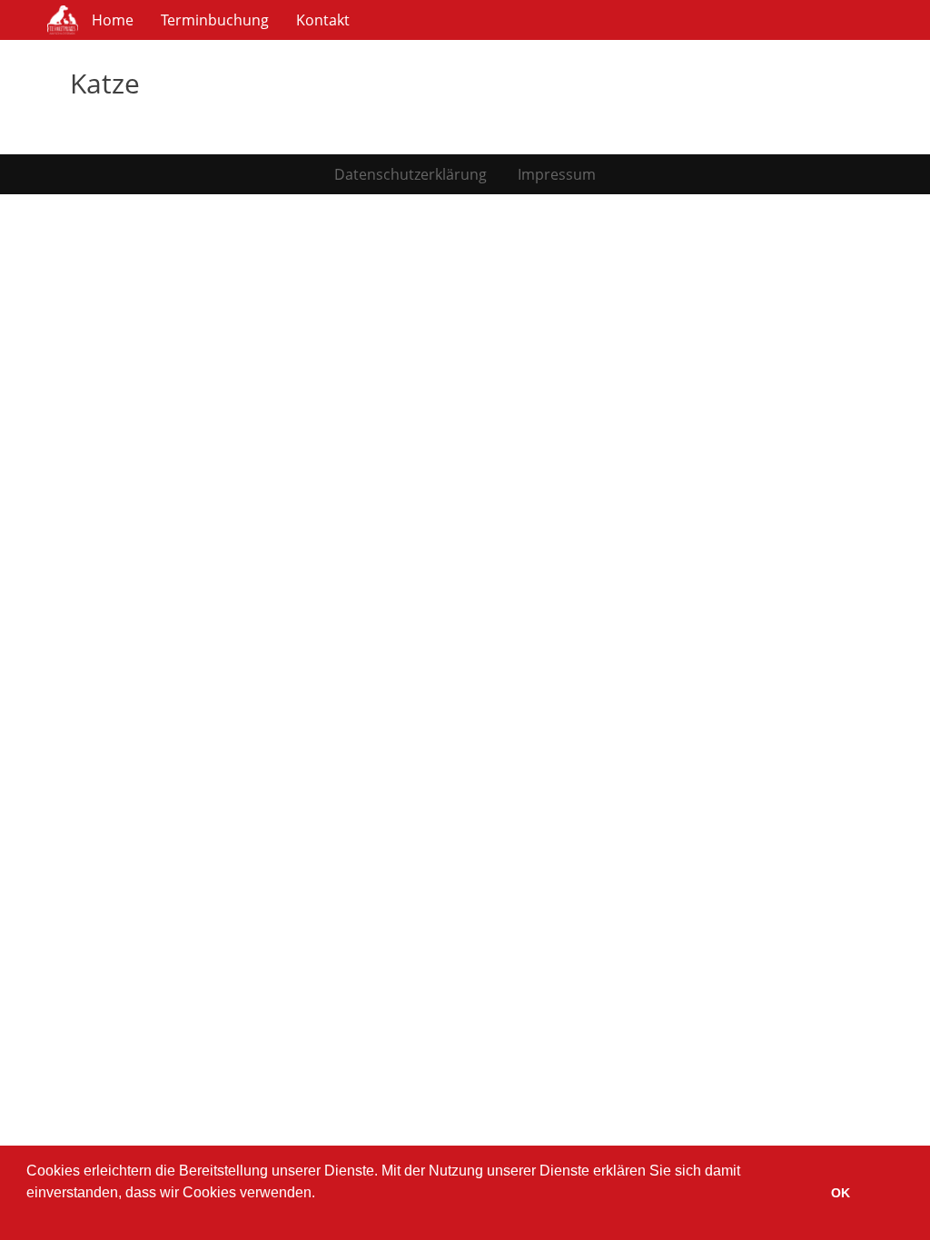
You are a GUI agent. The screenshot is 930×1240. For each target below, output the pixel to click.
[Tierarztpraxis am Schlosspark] (62, 20)
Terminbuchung (215, 20)
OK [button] (840, 1193)
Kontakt (323, 20)
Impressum (557, 174)
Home (113, 20)
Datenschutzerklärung (410, 174)
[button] (29, 1216)
